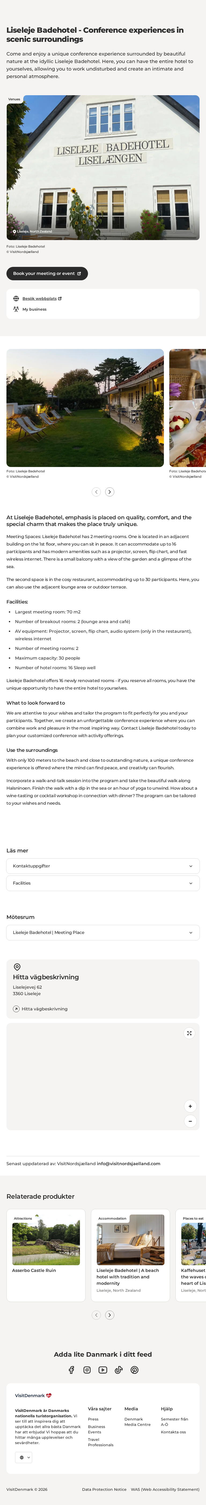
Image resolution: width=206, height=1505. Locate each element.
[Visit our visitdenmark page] (103, 1370)
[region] (103, 1076)
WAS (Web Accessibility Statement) (165, 1489)
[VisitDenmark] (33, 1395)
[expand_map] (189, 1033)
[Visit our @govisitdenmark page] (118, 1370)
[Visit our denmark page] (71, 1370)
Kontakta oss (173, 1432)
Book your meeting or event (44, 273)
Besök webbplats (40, 298)
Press (93, 1419)
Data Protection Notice (104, 1489)
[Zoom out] (190, 1121)
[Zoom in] (190, 1106)
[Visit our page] (87, 1370)
